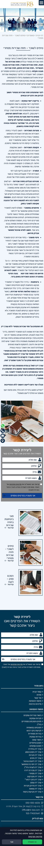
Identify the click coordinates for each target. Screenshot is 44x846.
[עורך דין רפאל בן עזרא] (22, 4)
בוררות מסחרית (34, 733)
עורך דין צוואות (35, 788)
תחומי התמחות (35, 701)
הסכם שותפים (35, 746)
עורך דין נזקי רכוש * (33, 779)
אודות (39, 695)
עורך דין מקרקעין (34, 776)
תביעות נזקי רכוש (34, 730)
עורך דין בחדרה (34, 749)
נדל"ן (39, 724)
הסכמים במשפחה (33, 727)
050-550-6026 (33, 803)
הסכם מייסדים (35, 743)
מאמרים (30, 35)
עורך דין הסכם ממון (33, 752)
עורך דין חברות (35, 755)
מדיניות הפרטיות (15, 484)
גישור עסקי (36, 739)
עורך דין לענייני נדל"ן (32, 767)
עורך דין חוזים (35, 758)
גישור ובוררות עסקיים (32, 715)
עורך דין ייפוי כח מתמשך (31, 764)
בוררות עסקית (35, 736)
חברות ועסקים (35, 718)
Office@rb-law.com (31, 810)
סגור (11, 842)
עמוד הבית (37, 691)
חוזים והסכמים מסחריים (31, 721)
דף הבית (39, 35)
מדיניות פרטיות (35, 704)
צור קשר (37, 698)
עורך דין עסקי (35, 782)
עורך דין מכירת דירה (32, 770)
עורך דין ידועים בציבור (32, 761)
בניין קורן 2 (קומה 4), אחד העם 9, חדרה (23, 806)
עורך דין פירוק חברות (32, 785)
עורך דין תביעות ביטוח (32, 791)
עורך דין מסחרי (35, 773)
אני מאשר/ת (32, 842)
